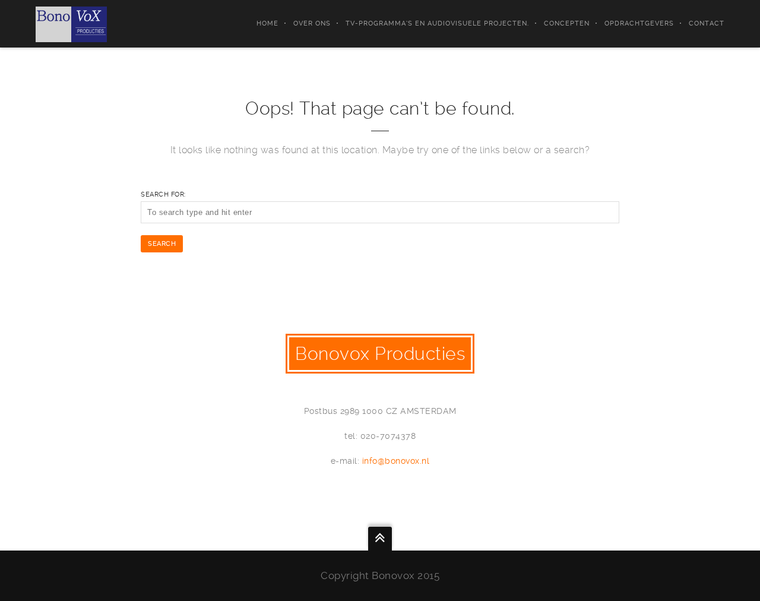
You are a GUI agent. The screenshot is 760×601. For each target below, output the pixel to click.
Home (267, 23)
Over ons (312, 23)
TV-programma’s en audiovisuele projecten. (437, 23)
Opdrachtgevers (639, 23)
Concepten (567, 23)
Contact (706, 23)
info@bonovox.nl (396, 461)
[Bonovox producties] (71, 24)
